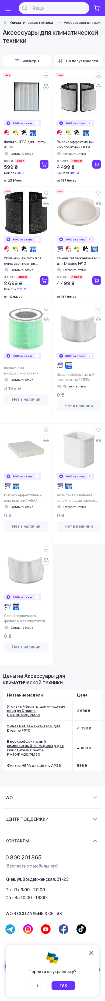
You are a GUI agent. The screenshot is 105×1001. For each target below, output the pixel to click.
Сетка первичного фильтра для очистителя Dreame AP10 (25, 619)
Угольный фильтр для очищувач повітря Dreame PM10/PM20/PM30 (22, 261)
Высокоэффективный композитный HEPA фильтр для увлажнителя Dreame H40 (26, 498)
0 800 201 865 (23, 857)
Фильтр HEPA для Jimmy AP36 (24, 144)
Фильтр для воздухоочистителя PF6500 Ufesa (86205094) (21, 371)
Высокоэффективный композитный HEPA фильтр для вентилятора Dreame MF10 (78, 377)
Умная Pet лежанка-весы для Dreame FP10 (78, 261)
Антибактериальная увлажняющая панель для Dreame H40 (76, 498)
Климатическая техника (31, 22)
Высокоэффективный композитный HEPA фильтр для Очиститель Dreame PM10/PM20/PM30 (77, 145)
